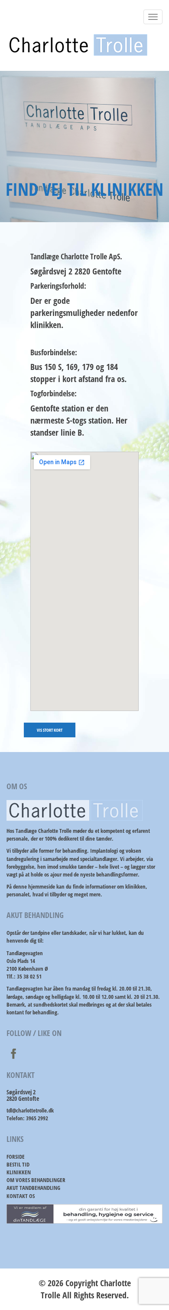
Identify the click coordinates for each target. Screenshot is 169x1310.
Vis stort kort (49, 730)
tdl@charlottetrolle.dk (30, 1110)
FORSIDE (15, 1156)
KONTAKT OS (20, 1196)
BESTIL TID (17, 1164)
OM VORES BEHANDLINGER (35, 1180)
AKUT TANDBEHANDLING (33, 1188)
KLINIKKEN (18, 1172)
